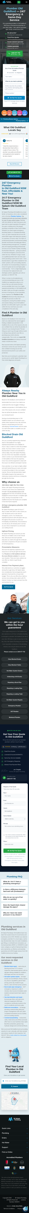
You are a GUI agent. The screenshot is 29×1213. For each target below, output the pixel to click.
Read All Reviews (14, 164)
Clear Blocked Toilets (14, 665)
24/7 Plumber (15, 711)
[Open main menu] (26, 2)
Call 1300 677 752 (15, 172)
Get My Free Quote (15, 98)
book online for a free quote (18, 1035)
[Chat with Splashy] (25, 1209)
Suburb (5, 808)
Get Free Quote (15, 176)
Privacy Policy (22, 1209)
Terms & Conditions (9, 1209)
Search (15, 1086)
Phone (5, 841)
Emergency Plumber (14, 705)
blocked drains (14, 426)
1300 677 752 (21, 651)
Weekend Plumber (14, 717)
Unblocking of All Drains (14, 676)
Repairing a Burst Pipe (14, 682)
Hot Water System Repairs (14, 700)
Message (5, 823)
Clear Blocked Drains (14, 659)
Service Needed (7, 815)
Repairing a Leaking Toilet (14, 694)
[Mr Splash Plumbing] (6, 2)
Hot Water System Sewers (14, 670)
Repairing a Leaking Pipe (14, 688)
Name (5, 792)
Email (4, 800)
